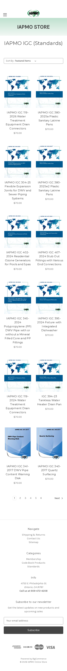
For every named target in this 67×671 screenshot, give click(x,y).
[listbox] (26, 61)
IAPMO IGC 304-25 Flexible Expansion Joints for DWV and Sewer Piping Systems (17, 190)
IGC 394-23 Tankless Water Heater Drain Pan (49, 400)
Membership (33, 559)
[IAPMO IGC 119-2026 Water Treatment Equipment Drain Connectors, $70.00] (17, 90)
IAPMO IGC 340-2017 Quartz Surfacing (49, 470)
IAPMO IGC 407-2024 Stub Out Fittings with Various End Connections (49, 258)
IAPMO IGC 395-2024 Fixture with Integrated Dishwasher (49, 324)
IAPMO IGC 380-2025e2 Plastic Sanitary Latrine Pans (49, 188)
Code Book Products (33, 562)
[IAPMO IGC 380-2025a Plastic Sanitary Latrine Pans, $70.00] (49, 90)
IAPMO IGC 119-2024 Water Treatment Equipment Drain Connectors (18, 404)
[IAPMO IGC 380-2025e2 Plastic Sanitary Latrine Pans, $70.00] (49, 160)
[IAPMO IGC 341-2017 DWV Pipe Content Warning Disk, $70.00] (17, 444)
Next (57, 498)
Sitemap (33, 542)
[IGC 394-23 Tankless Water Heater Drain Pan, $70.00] (49, 374)
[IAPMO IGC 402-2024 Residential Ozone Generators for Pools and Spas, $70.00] (17, 230)
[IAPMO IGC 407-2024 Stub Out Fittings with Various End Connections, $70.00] (49, 230)
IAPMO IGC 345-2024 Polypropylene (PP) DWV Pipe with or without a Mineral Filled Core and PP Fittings (17, 330)
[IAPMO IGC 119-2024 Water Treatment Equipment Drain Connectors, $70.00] (17, 374)
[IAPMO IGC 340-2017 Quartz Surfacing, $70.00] (49, 444)
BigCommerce (39, 659)
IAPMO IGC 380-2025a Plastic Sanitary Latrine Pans (49, 118)
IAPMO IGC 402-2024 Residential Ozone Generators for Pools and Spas (18, 258)
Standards (33, 566)
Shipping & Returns (33, 534)
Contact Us (33, 538)
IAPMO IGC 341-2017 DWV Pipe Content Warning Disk (18, 472)
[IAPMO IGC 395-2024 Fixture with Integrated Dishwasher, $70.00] (49, 296)
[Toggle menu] (5, 15)
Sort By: (10, 60)
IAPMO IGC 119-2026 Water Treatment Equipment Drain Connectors (18, 120)
